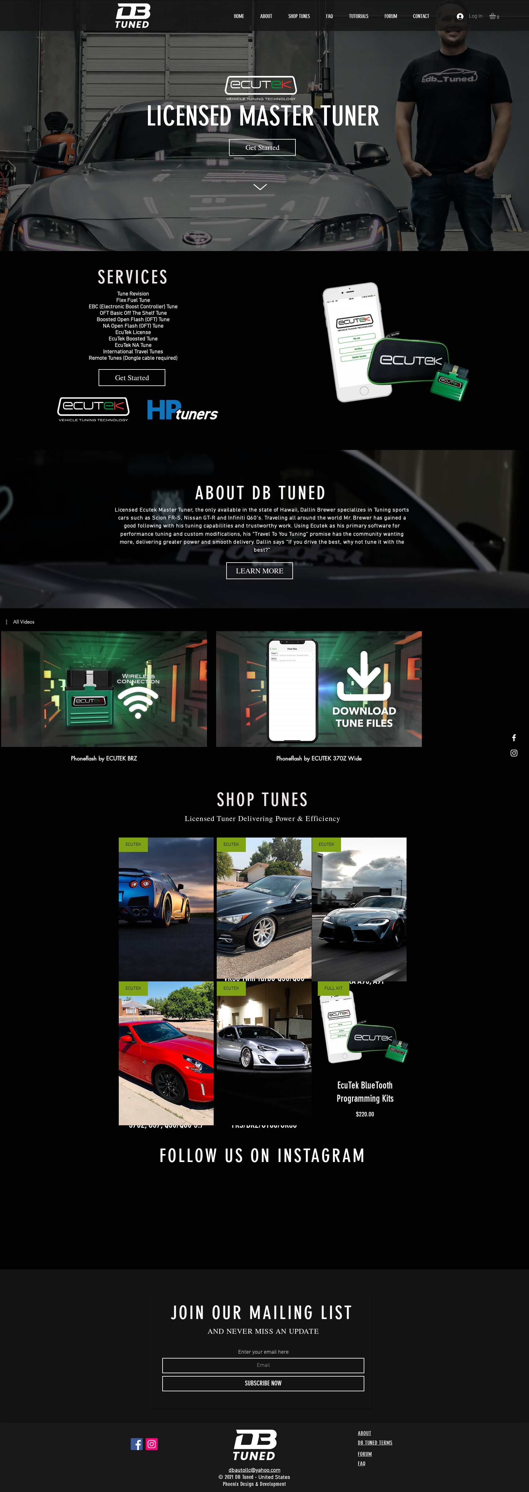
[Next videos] (520, 688)
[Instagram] (152, 1432)
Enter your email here (263, 1340)
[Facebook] (137, 1432)
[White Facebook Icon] (514, 737)
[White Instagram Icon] (514, 753)
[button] (496, 16)
